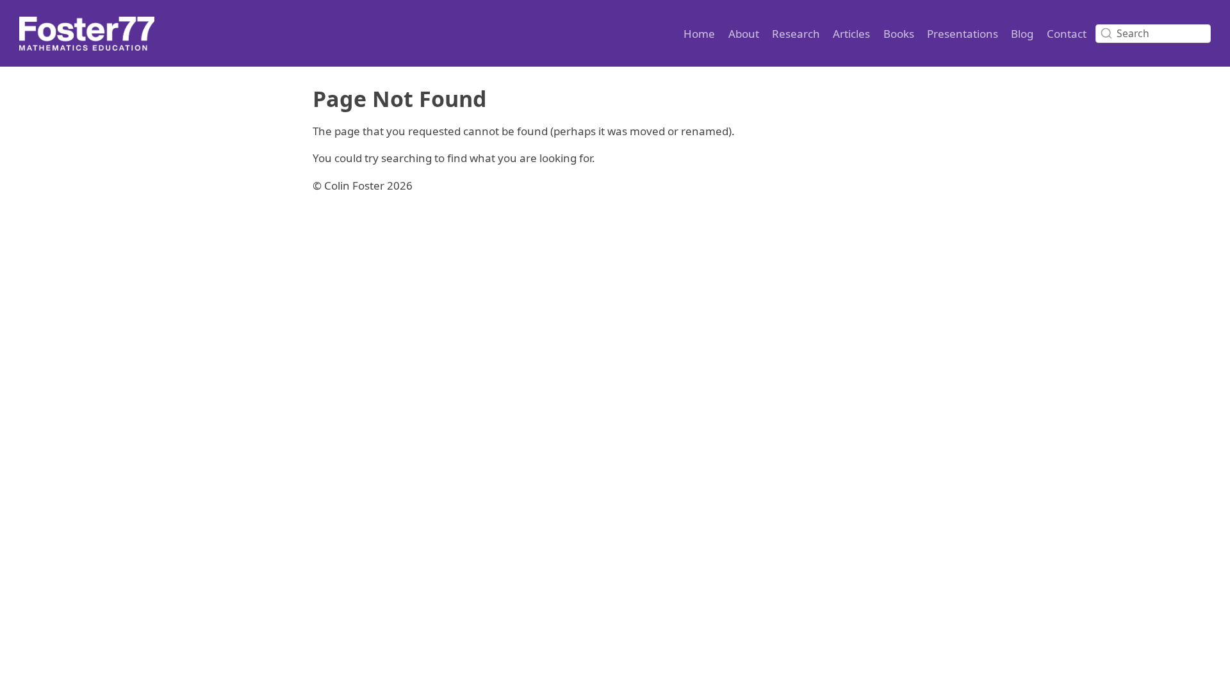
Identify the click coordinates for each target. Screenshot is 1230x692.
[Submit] (1106, 33)
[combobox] (1153, 33)
